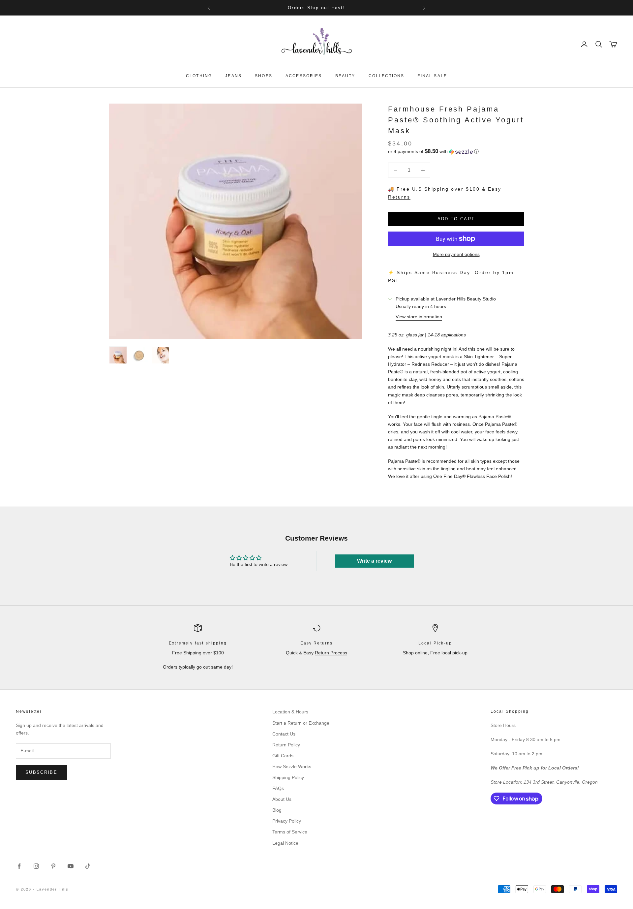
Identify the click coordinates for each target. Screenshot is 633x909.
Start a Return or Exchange (300, 723)
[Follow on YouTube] (70, 866)
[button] (456, 151)
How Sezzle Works (291, 766)
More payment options (456, 254)
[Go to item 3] (160, 355)
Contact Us (283, 734)
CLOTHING (199, 76)
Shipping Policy (288, 777)
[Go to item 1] (118, 355)
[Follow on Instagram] (36, 866)
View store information (419, 316)
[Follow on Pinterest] (53, 866)
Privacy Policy (286, 821)
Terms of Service (289, 831)
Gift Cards (282, 755)
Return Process (331, 652)
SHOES (263, 76)
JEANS (233, 76)
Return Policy (286, 744)
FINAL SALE (432, 76)
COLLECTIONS (387, 76)
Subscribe (41, 772)
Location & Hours (290, 711)
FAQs (278, 788)
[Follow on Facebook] (19, 866)
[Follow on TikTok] (87, 866)
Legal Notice (285, 843)
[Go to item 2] (139, 355)
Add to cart (456, 218)
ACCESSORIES (304, 76)
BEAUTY (345, 76)
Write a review (374, 561)
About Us (281, 799)
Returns (399, 197)
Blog (277, 810)
